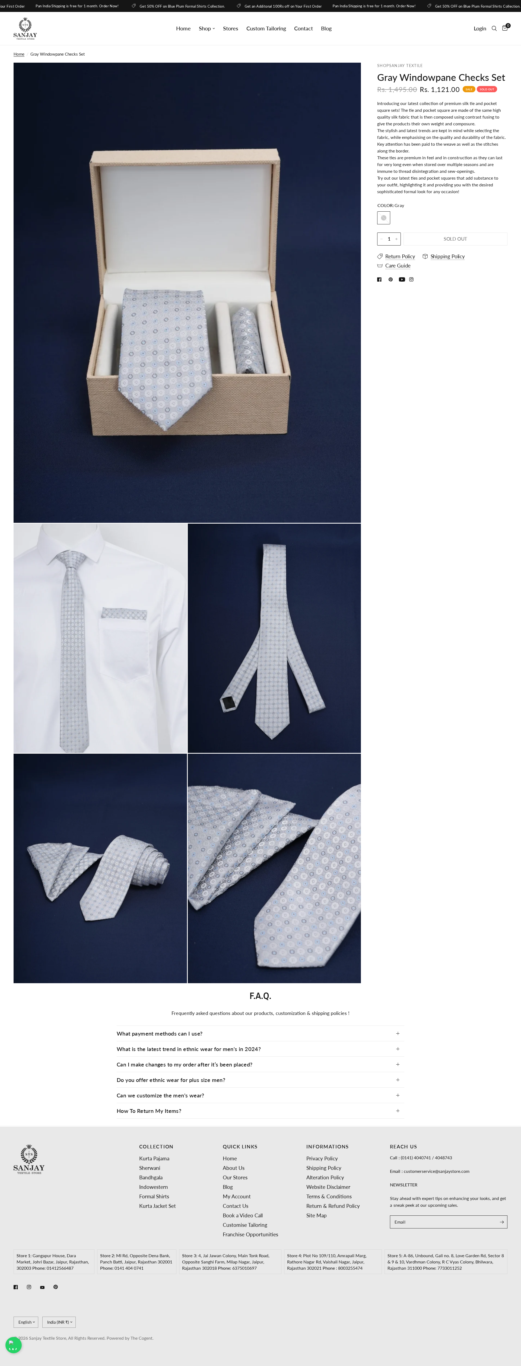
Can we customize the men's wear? (160, 1095)
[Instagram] (33, 1287)
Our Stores (235, 1177)
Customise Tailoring (245, 1225)
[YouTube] (46, 1288)
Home (183, 28)
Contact (303, 28)
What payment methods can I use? (159, 1033)
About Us (233, 1168)
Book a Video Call (243, 1215)
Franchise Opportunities (250, 1234)
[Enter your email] (502, 1221)
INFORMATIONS (327, 1146)
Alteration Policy (325, 1177)
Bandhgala (151, 1177)
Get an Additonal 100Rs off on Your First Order (226, 6)
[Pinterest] (59, 1287)
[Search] (494, 28)
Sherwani (149, 1168)
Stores (230, 28)
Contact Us (235, 1206)
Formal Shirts (154, 1196)
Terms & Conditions (329, 1196)
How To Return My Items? (149, 1110)
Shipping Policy (323, 1168)
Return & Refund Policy (333, 1206)
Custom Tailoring (266, 28)
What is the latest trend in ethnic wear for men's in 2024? (189, 1049)
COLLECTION (156, 1146)
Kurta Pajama (154, 1158)
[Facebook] (20, 1287)
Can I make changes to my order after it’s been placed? (185, 1064)
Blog (326, 28)
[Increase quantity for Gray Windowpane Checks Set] (396, 239)
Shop (205, 28)
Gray (383, 217)
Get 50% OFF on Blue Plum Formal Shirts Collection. (126, 6)
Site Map (316, 1215)
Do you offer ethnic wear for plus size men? (171, 1080)
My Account (237, 1196)
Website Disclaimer (328, 1187)
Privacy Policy (322, 1158)
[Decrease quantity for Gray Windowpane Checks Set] (381, 239)
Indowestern (153, 1187)
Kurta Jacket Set (157, 1206)
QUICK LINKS (240, 1146)
